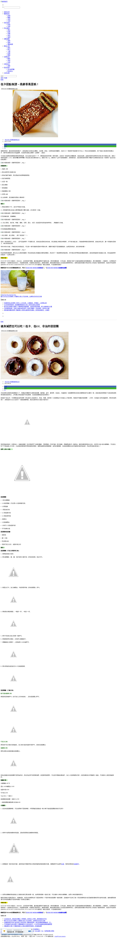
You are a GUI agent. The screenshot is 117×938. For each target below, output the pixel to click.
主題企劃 (7, 73)
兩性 (9, 48)
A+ (5, 148)
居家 (9, 65)
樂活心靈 (7, 46)
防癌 (9, 24)
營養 (9, 33)
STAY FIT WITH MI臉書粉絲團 (56, 267)
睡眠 (9, 55)
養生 (9, 30)
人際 (9, 51)
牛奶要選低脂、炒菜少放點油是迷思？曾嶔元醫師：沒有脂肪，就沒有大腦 (26, 308)
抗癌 (9, 26)
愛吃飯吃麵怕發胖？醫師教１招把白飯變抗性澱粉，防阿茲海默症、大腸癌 (26, 310)
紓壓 (9, 53)
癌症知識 (7, 22)
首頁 (2, 78)
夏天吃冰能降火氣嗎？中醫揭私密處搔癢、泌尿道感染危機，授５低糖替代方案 (28, 306)
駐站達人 (10, 71)
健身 (9, 40)
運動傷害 (10, 44)
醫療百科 (7, 13)
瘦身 (9, 42)
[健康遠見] (4, 1)
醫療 (9, 17)
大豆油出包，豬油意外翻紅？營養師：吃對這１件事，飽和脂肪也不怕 (25, 919)
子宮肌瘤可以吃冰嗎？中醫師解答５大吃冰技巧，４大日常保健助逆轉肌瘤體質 (28, 924)
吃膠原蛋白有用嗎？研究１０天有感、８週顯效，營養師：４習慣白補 (25, 303)
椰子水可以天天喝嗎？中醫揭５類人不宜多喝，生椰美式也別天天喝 (24, 920)
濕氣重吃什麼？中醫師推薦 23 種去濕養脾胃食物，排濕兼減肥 (23, 926)
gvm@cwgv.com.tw (60, 936)
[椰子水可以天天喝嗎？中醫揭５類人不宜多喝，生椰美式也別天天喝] (58, 282)
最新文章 (7, 12)
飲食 (9, 31)
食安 (9, 35)
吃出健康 (7, 28)
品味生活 (7, 64)
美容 (9, 60)
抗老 (9, 62)
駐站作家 (7, 67)
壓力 (9, 49)
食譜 (9, 37)
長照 (9, 19)
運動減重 (7, 39)
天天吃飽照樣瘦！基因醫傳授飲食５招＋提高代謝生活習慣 (22, 304)
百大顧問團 (11, 69)
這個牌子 (76, 864)
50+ (42, 931)
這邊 (62, 864)
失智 (9, 21)
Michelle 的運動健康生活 (12, 139)
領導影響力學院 (49, 931)
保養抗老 (7, 56)
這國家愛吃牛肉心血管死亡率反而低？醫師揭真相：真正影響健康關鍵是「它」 (28, 922)
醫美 (9, 58)
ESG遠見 (37, 931)
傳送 (5, 146)
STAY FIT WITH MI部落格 (34, 267)
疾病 (9, 15)
